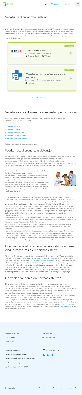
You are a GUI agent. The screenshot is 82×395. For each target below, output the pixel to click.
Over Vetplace (47, 333)
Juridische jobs (72, 388)
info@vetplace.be (52, 350)
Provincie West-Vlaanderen (17, 138)
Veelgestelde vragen (12, 333)
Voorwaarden (43, 388)
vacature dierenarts (64, 306)
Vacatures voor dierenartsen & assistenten (20, 359)
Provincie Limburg (13, 129)
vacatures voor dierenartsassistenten (41, 260)
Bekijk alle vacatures (39, 98)
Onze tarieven (10, 341)
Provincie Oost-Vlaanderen (16, 135)
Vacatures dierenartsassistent (15, 355)
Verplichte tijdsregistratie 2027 (16, 367)
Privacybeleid (57, 388)
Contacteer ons (10, 337)
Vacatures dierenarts (12, 351)
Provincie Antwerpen (14, 126)
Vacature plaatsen (48, 337)
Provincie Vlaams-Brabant (16, 132)
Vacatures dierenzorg (12, 363)
